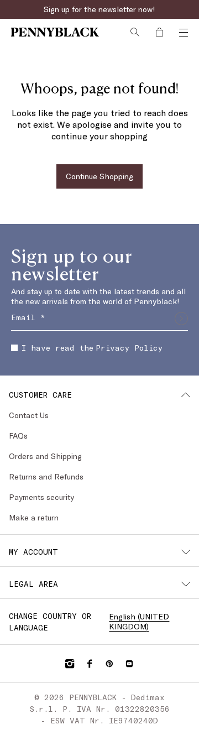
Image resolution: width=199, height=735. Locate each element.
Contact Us (29, 415)
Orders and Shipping (45, 456)
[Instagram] (69, 663)
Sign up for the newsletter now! (99, 9)
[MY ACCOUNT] (185, 552)
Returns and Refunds (46, 476)
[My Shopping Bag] (159, 32)
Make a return (34, 517)
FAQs (18, 435)
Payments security (41, 497)
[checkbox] (14, 348)
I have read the (92, 347)
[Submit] (181, 318)
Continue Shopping (99, 176)
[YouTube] (129, 663)
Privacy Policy (129, 347)
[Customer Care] (185, 394)
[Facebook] (89, 663)
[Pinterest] (109, 663)
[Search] (135, 32)
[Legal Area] (185, 584)
